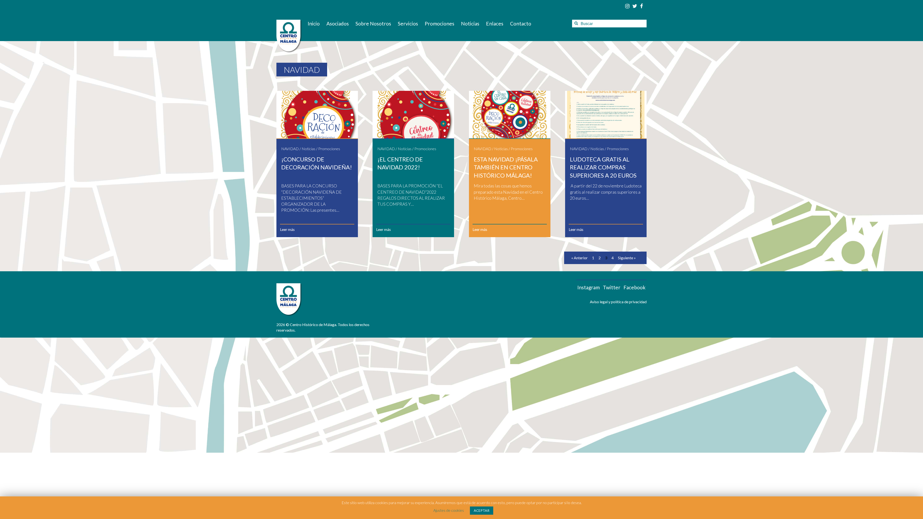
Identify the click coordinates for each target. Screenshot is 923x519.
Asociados (337, 23)
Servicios (408, 23)
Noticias (470, 23)
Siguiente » (627, 257)
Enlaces (494, 23)
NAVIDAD (290, 148)
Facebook (634, 287)
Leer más (287, 229)
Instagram (588, 287)
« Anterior (579, 257)
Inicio (314, 23)
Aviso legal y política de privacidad (618, 301)
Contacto (520, 23)
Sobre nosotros (373, 23)
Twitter (611, 287)
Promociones (439, 23)
